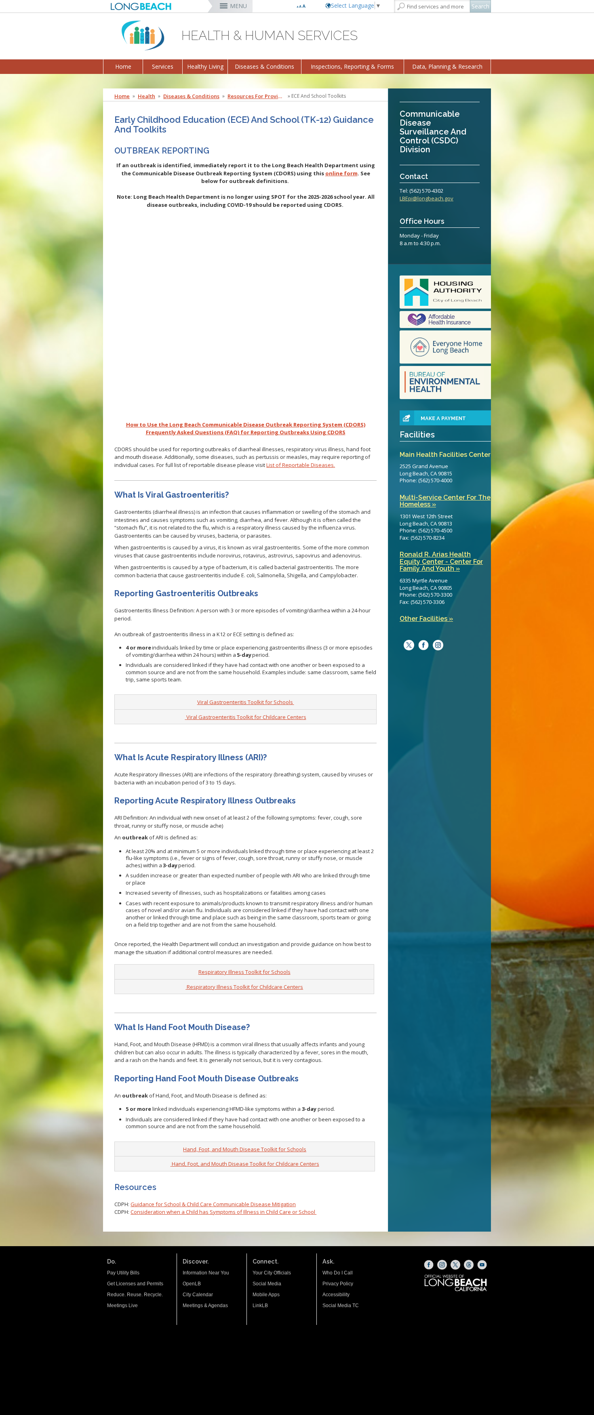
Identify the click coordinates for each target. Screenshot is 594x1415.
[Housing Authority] (445, 292)
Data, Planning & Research (447, 66)
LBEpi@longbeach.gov (426, 198)
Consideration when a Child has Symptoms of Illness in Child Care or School (223, 1211)
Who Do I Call (337, 1273)
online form (341, 173)
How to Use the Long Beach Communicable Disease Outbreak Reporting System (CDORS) (245, 424)
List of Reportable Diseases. (300, 465)
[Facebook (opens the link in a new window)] (429, 1265)
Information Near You (206, 1273)
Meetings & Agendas (205, 1305)
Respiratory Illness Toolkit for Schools (244, 972)
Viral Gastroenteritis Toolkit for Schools (245, 702)
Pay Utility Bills (123, 1273)
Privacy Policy (337, 1284)
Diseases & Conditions (264, 66)
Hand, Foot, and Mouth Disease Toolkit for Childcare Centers (245, 1163)
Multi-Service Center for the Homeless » (445, 501)
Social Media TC (340, 1305)
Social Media (267, 1284)
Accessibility (336, 1294)
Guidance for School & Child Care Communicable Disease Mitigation (213, 1204)
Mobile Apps (266, 1294)
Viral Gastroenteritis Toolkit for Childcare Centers (246, 717)
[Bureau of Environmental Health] (445, 382)
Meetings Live (122, 1305)
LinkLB (260, 1305)
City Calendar (198, 1294)
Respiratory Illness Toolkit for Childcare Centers (245, 986)
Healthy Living (205, 66)
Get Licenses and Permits (135, 1284)
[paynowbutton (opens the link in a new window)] (436, 417)
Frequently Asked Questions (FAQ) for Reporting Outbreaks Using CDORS (245, 432)
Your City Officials (272, 1273)
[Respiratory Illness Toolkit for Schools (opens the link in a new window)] (186, 986)
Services (162, 66)
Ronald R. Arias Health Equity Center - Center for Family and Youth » (441, 561)
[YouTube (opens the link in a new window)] (482, 1265)
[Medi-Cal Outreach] (445, 319)
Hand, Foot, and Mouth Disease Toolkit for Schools (244, 1149)
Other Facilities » (426, 618)
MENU (238, 6)
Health (146, 96)
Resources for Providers (256, 96)
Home (123, 66)
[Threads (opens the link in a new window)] (469, 1265)
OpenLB (192, 1284)
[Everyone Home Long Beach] (445, 347)
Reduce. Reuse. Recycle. (135, 1294)
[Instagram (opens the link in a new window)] (436, 644)
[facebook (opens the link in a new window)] (421, 644)
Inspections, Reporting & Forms (352, 66)
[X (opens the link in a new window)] (455, 1265)
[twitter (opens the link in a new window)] (407, 644)
